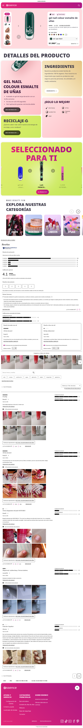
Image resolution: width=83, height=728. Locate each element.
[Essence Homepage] (11, 5)
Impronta (34, 721)
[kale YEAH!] (49, 34)
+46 (66, 34)
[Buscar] (79, 5)
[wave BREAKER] (61, 34)
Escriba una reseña (64, 25)
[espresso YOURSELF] (58, 34)
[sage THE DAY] (56, 34)
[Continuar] (53, 171)
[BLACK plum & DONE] (54, 34)
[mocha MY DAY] (52, 34)
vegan (53, 14)
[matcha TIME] (63, 34)
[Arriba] (77, 688)
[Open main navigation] (3, 5)
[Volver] (30, 171)
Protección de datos (45, 721)
